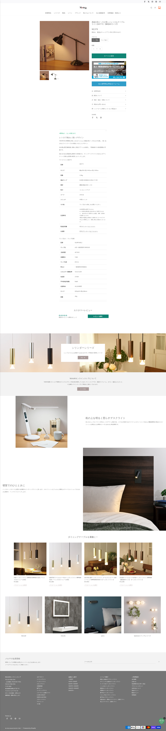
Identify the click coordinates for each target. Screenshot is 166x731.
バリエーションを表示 (20, 585)
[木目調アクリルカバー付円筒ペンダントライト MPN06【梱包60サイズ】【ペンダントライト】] (136, 559)
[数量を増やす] (100, 49)
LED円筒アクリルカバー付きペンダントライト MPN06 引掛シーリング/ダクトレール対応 (65, 578)
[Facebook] (145, 2)
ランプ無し (95, 40)
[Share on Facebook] (92, 118)
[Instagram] (152, 2)
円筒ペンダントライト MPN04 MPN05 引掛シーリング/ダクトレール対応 (29, 578)
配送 (98, 32)
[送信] (159, 662)
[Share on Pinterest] (101, 118)
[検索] (151, 8)
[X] (148, 2)
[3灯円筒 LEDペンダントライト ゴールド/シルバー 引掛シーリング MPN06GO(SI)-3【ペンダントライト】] (100, 559)
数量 (93, 45)
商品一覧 (83, 357)
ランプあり (104, 40)
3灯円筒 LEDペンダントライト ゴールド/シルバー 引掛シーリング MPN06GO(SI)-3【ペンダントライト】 (100, 578)
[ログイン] (155, 8)
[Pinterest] (156, 2)
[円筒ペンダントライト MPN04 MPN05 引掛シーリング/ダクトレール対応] (30, 559)
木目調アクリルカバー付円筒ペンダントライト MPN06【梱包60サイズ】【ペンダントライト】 (136, 578)
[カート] (159, 7)
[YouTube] (160, 2)
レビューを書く (98, 316)
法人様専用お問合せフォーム (109, 84)
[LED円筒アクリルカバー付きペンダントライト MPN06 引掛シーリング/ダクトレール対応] (65, 559)
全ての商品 (83, 389)
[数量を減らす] (94, 49)
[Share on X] (97, 118)
